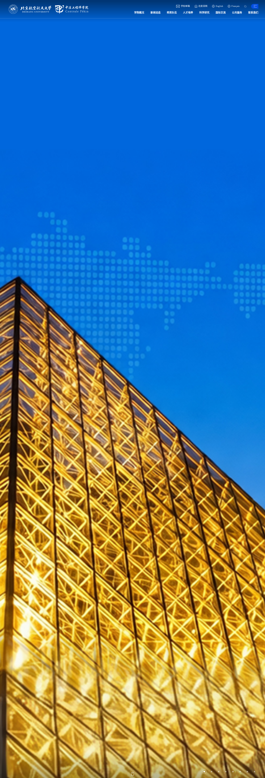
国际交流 (221, 12)
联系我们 (253, 12)
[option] (132, 389)
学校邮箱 (185, 6)
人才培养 (188, 12)
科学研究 (204, 12)
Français (235, 6)
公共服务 (237, 12)
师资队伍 (172, 12)
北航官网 (202, 6)
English (219, 6)
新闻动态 (156, 12)
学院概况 (139, 12)
